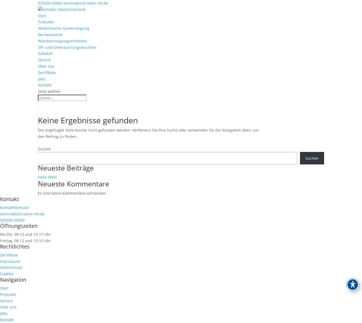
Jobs (41, 78)
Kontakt (44, 85)
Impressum (10, 261)
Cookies (7, 273)
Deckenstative (50, 34)
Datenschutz (11, 267)
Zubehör (45, 53)
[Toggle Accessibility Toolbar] (352, 284)
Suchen (44, 148)
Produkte (46, 21)
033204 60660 (50, 3)
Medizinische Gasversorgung (63, 28)
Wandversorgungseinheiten (62, 40)
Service (44, 59)
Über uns (46, 66)
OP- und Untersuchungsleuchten (67, 47)
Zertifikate (47, 72)
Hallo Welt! (47, 177)
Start (42, 15)
